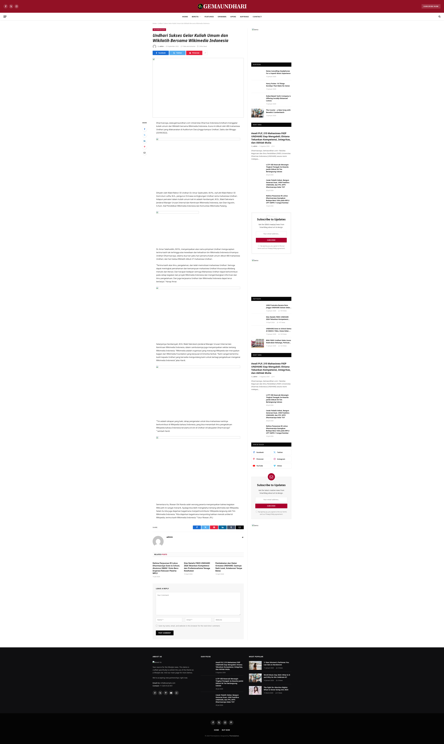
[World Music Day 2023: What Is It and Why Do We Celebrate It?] (255, 678)
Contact (257, 16)
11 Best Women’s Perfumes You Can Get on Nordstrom (276, 663)
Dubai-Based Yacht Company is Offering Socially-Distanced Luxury (278, 98)
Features (209, 16)
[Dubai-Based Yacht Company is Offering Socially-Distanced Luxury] (257, 99)
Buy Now (226, 730)
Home (185, 16)
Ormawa (222, 16)
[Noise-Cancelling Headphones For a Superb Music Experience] (257, 74)
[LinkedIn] (144, 141)
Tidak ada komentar (189, 46)
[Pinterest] (144, 146)
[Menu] (4, 16)
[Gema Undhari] (222, 6)
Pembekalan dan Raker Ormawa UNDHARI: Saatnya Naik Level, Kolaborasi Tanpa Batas (228, 567)
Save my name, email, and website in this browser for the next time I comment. (189, 626)
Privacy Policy (272, 248)
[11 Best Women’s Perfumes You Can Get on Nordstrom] (255, 665)
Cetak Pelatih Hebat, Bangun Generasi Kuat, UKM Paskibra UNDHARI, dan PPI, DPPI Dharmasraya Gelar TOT (277, 183)
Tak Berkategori (159, 29)
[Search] (439, 16)
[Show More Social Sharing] (205, 53)
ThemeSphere (234, 736)
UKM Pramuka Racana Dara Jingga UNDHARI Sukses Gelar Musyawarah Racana (278, 306)
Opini (233, 16)
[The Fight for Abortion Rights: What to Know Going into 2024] (255, 690)
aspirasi (244, 16)
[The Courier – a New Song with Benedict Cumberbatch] (257, 113)
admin (162, 46)
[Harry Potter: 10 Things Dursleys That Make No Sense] (257, 86)
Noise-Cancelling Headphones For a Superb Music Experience (278, 72)
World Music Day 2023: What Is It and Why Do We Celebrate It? (277, 676)
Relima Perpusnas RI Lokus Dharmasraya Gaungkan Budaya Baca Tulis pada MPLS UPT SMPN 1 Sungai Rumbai (277, 199)
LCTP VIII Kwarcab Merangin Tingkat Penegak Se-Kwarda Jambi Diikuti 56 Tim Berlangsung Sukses (277, 168)
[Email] (144, 152)
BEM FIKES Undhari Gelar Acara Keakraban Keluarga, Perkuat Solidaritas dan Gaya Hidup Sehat (278, 341)
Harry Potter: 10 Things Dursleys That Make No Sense (278, 84)
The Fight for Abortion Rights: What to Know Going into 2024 (276, 688)
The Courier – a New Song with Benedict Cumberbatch (278, 111)
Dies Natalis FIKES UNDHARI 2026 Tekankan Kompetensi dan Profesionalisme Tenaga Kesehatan (197, 567)
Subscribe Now (431, 6)
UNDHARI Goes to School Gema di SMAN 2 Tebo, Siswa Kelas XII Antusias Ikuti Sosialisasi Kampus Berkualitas (278, 330)
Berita (195, 16)
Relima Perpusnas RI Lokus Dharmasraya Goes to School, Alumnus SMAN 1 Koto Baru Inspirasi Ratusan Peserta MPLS (166, 568)
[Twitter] (144, 135)
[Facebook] (144, 129)
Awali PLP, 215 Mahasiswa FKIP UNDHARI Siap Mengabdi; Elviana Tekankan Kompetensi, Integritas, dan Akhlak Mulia (271, 138)
